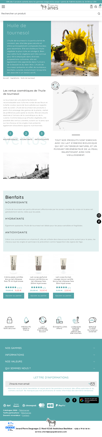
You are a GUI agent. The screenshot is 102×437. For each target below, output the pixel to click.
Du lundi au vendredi (93, 329)
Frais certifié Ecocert (42, 329)
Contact (25, 415)
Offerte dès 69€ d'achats (75, 330)
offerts (59, 327)
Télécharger (24, 410)
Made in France (26, 328)
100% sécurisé (10, 327)
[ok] (91, 384)
